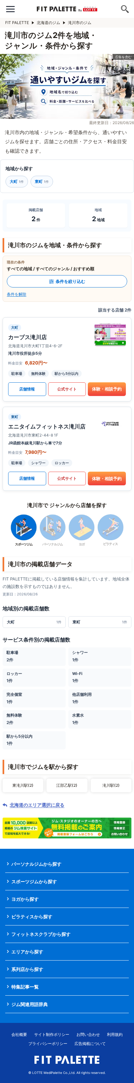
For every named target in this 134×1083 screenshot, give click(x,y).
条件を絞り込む (70, 281)
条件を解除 (16, 294)
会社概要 (19, 1034)
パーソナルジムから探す (36, 864)
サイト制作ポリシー (51, 1034)
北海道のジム (48, 22)
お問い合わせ (88, 1034)
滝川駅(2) (111, 785)
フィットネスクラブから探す (41, 934)
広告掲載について (90, 1043)
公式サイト (67, 389)
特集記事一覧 (25, 986)
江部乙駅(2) (66, 785)
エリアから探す (27, 951)
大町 (17, 181)
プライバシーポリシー (47, 1043)
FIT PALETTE (17, 22)
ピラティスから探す (31, 916)
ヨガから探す (25, 899)
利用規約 (115, 1034)
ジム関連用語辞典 (29, 1004)
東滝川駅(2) (23, 785)
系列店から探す (27, 969)
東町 (42, 181)
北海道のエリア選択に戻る (37, 805)
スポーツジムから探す (34, 881)
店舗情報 (27, 389)
